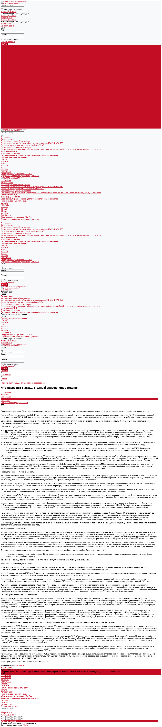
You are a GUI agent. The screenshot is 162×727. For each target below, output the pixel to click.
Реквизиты (5, 401)
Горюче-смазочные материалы (14, 109)
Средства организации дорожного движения (20, 127)
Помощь (4, 700)
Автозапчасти (7, 91)
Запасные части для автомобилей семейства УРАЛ (22, 54)
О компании (6, 89)
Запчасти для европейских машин (15, 50)
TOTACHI (4, 75)
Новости (4, 399)
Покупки (4, 702)
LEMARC (4, 69)
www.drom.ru (19, 666)
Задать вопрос (7, 674)
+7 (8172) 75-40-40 (8, 12)
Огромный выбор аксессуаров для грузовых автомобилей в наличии (29, 65)
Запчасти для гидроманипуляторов (16, 57)
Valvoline (4, 79)
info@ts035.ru (6, 18)
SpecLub (4, 73)
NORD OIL (5, 71)
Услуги (4, 690)
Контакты (5, 395)
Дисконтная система (9, 706)
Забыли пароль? (8, 42)
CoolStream (6, 81)
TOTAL (4, 77)
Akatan (26, 725)
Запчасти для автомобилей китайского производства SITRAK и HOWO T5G (32, 52)
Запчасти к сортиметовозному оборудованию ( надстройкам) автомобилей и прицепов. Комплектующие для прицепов (51, 59)
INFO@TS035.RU (7, 24)
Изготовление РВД (9, 61)
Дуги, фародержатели (10, 63)
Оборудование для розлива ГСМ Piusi (16, 125)
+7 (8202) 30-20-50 (8, 16)
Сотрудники (6, 397)
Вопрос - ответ (7, 704)
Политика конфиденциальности (14, 403)
